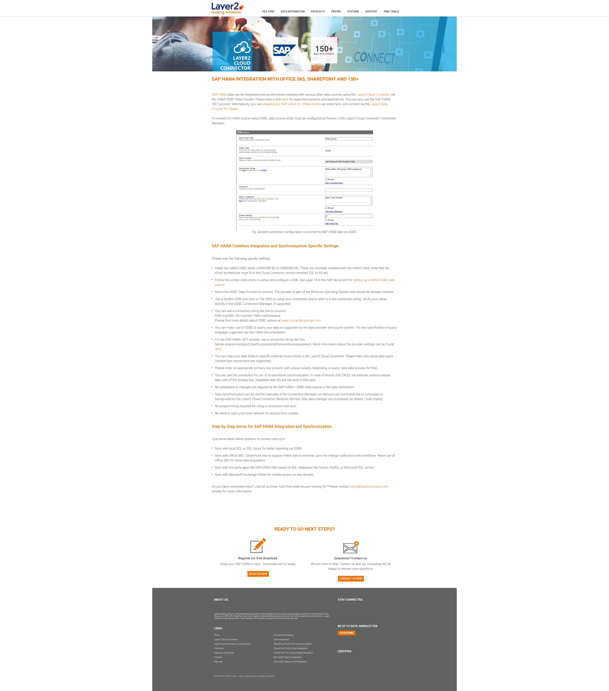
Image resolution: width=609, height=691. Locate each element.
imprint (241, 676)
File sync (268, 11)
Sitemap (218, 661)
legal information (267, 676)
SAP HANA (219, 94)
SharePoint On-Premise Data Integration (293, 653)
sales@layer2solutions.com (369, 486)
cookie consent (251, 676)
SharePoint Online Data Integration (291, 648)
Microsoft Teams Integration (288, 657)
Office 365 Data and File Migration (290, 661)
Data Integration (293, 11)
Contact (218, 657)
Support (371, 11)
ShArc (217, 635)
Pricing (336, 11)
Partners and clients (224, 653)
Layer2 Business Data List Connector (232, 644)
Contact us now (351, 578)
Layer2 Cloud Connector (373, 94)
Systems (353, 11)
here (218, 349)
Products (318, 11)
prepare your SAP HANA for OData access (291, 104)
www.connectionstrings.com (301, 320)
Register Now (258, 573)
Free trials (219, 648)
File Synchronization (284, 635)
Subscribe (346, 632)
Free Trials (391, 11)
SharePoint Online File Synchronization (293, 644)
